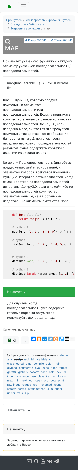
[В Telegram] (57, 460)
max (10, 380)
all (67, 355)
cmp (29, 363)
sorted (22, 388)
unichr (11, 393)
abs (61, 355)
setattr (11, 388)
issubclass (37, 376)
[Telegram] (50, 339)
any (9, 359)
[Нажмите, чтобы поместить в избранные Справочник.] (25, 340)
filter (54, 367)
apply (17, 359)
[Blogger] (55, 339)
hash (44, 372)
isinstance (22, 376)
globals (23, 372)
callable (42, 359)
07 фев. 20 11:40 (63, 40)
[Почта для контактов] (29, 460)
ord (46, 380)
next (24, 380)
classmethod (15, 363)
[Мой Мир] (44, 339)
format (63, 367)
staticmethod (36, 388)
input (10, 376)
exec (45, 367)
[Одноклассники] (39, 339)
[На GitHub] (36, 460)
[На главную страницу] (8, 6)
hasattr (34, 372)
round (58, 384)
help (52, 372)
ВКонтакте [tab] (19, 410)
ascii (26, 359)
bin (33, 359)
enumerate (26, 367)
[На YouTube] (43, 460)
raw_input (13, 384)
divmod (12, 367)
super (58, 388)
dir (58, 363)
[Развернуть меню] (23, 6)
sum (50, 388)
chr (51, 359)
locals (62, 376)
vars (20, 393)
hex (59, 372)
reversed (46, 384)
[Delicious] (61, 339)
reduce (26, 384)
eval (37, 367)
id (64, 372)
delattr (50, 363)
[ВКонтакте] (33, 339)
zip (27, 393)
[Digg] (67, 339)
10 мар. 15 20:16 (37, 40)
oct (31, 380)
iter (48, 376)
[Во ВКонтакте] (50, 460)
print (61, 380)
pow (53, 380)
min (17, 380)
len (54, 376)
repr (35, 384)
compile (39, 363)
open (38, 380)
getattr (11, 372)
